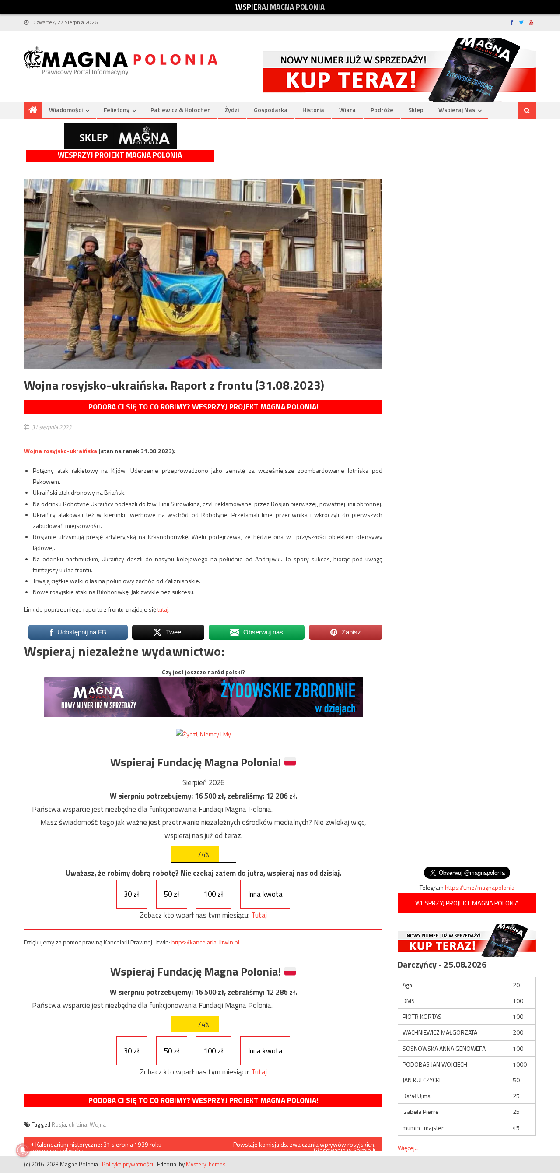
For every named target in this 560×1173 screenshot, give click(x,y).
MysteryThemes (206, 1164)
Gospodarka (270, 109)
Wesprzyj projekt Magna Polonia (120, 155)
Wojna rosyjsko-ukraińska (60, 450)
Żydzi (232, 109)
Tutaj (259, 915)
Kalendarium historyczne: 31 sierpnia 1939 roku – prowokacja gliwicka (99, 1145)
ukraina (78, 1124)
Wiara (347, 109)
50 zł (171, 894)
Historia (313, 109)
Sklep (416, 109)
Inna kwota (265, 894)
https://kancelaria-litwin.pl (205, 942)
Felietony (117, 109)
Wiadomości (66, 109)
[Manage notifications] (23, 1150)
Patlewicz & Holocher (180, 109)
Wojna (98, 1124)
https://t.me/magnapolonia (479, 887)
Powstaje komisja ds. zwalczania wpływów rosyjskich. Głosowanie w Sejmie (304, 1145)
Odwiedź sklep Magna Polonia (120, 136)
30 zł (131, 894)
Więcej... (408, 1147)
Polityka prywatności (127, 1164)
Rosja (59, 1124)
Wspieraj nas (456, 109)
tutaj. (164, 609)
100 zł (213, 894)
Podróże (382, 109)
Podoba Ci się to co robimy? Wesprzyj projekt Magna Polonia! (203, 406)
